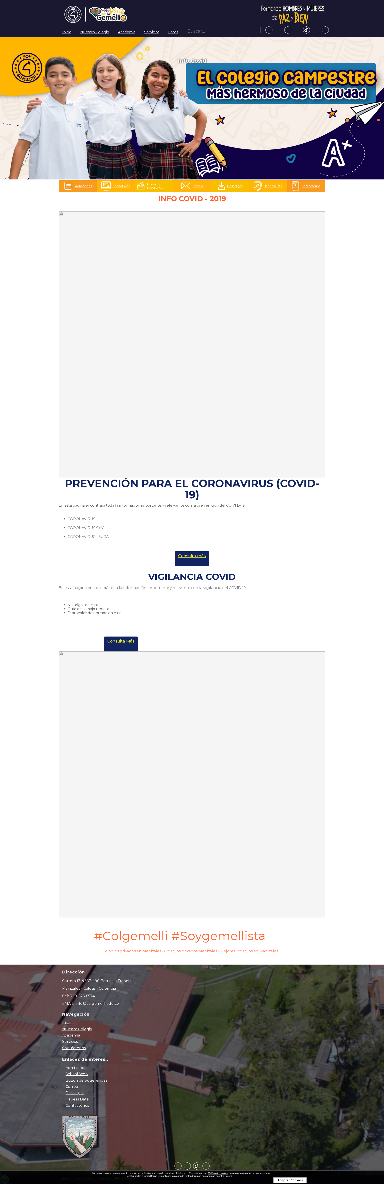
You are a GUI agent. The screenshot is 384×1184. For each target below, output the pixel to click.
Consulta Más (120, 641)
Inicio (66, 32)
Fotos (173, 32)
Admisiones (76, 1068)
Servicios (151, 32)
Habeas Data (77, 1099)
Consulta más (192, 555)
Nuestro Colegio (94, 32)
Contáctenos (74, 1048)
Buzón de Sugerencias (86, 1080)
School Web (77, 1074)
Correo (72, 1087)
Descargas (75, 1093)
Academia (126, 32)
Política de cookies (218, 1173)
